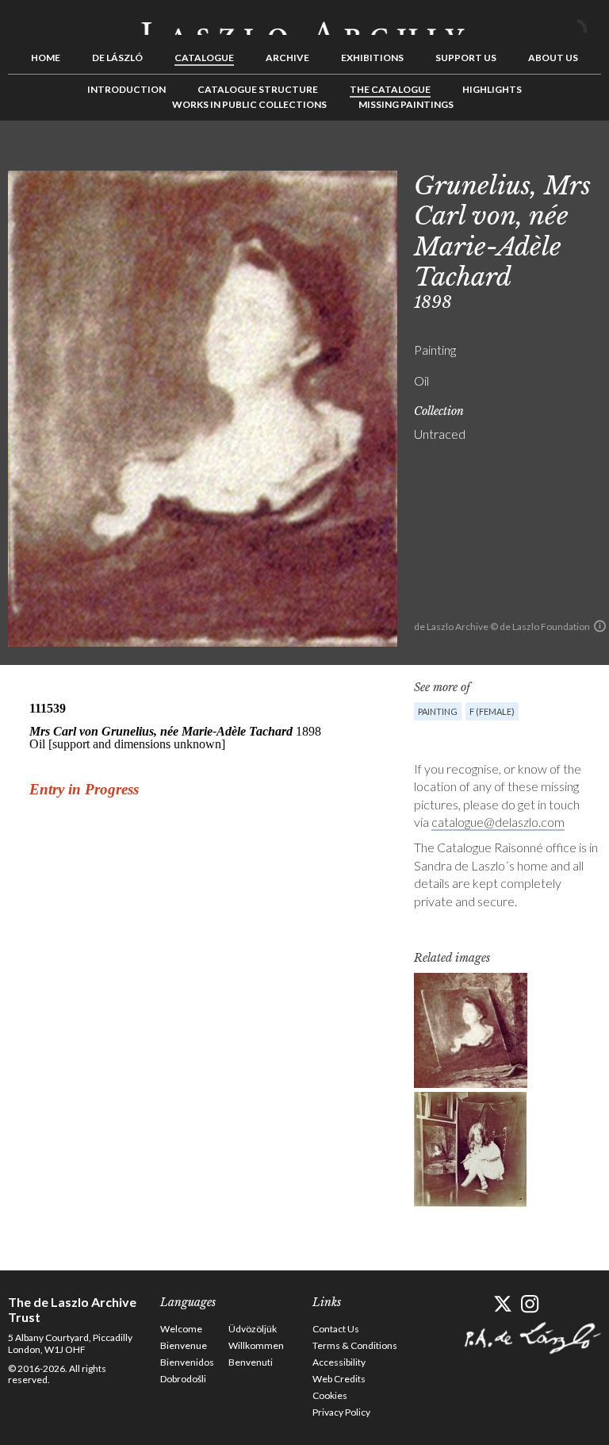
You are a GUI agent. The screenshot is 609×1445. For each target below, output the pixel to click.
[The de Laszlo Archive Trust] (304, 21)
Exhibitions (372, 57)
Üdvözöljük (252, 1329)
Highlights (492, 89)
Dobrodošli (183, 1379)
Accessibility (339, 1362)
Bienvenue (183, 1345)
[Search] (589, 22)
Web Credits (339, 1379)
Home (45, 57)
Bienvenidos (187, 1362)
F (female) (492, 711)
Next (589, 156)
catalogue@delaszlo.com (498, 821)
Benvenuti (250, 1362)
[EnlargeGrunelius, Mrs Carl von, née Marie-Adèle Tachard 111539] (470, 1030)
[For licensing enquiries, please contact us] (600, 626)
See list (564, 156)
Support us (465, 57)
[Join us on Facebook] (475, 1304)
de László (117, 57)
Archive (287, 57)
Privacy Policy (341, 1412)
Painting (438, 711)
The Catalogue (390, 89)
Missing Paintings (406, 104)
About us (553, 57)
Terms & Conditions (354, 1345)
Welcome (181, 1329)
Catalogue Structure (257, 89)
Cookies (329, 1395)
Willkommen (256, 1345)
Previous (540, 156)
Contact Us (335, 1329)
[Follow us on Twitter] (502, 1304)
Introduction (126, 89)
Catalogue (204, 57)
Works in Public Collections (249, 104)
